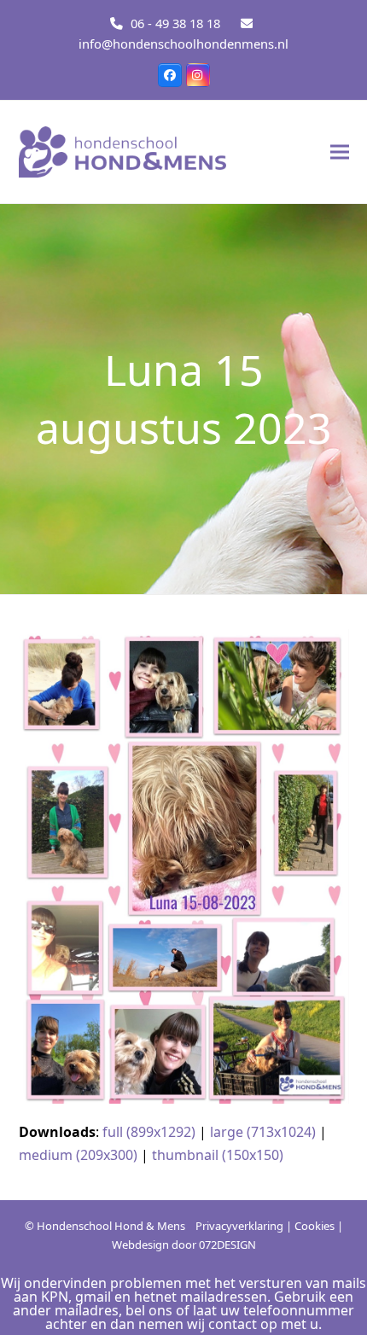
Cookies (314, 1225)
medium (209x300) (78, 1155)
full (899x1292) (148, 1131)
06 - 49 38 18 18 (175, 23)
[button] (339, 151)
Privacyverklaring (239, 1225)
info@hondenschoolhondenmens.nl (183, 43)
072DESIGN (227, 1244)
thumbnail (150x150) (217, 1155)
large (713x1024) (263, 1131)
